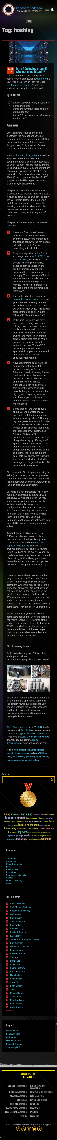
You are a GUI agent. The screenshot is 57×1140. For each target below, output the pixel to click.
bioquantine (49, 814)
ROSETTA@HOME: (11, 1112)
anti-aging (26, 814)
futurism (10, 826)
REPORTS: (33, 1104)
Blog (28, 21)
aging (7, 814)
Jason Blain (15, 996)
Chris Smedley (17, 1007)
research (34, 836)
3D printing (11, 858)
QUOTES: (33, 1116)
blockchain (49, 818)
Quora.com (42, 78)
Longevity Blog (13, 1034)
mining (9, 760)
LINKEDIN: (12, 1092)
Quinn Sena (15, 914)
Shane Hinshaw (17, 968)
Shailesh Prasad (17, 921)
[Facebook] (18, 1128)
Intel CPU (45, 757)
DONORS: (20, 1100)
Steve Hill (14, 982)
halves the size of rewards (26, 299)
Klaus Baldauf (16, 950)
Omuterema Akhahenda (21, 946)
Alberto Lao (15, 964)
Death (30, 821)
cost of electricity (18, 757)
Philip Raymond (15, 727)
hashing (38, 757)
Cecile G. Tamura (18, 953)
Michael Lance (17, 993)
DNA (8, 867)
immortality (10, 828)
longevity (22, 832)
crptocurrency (30, 757)
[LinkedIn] (29, 1128)
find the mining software (28, 155)
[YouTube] (34, 1128)
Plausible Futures (14, 1044)
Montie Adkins (17, 1000)
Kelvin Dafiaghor (18, 932)
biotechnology (32, 818)
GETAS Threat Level (28, 1076)
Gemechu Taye (17, 928)
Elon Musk (11, 872)
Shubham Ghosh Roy (20, 911)
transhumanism (34, 839)
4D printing (11, 861)
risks (38, 836)
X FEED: (12, 1096)
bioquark (10, 818)
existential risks (37, 822)
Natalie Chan (16, 975)
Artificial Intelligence (39, 815)
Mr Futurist (11, 1037)
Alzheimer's (16, 815)
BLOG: (32, 1096)
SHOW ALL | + (10, 1010)
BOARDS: (33, 1100)
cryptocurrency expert (18, 85)
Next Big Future (13, 1040)
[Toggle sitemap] (47, 9)
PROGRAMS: (34, 1108)
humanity (41, 825)
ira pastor (33, 828)
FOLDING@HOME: (12, 1108)
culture (26, 821)
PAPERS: (33, 1112)
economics (10, 753)
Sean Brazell (16, 978)
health (22, 825)
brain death (7, 821)
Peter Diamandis (14, 864)
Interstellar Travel (22, 829)
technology (21, 839)
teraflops (36, 760)
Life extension (46, 828)
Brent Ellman (16, 986)
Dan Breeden (16, 918)
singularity (43, 836)
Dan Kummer (16, 943)
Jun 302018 (10, 70)
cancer (13, 821)
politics (40, 833)
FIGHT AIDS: (14, 1104)
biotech (21, 818)
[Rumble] (39, 1128)
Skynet (9, 877)
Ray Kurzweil (12, 869)
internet (18, 753)
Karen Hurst (15, 936)
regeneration (25, 835)
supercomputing (27, 753)
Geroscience (12, 1030)
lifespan (12, 832)
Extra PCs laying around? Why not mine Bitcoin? (32, 70)
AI (11, 814)
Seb (12, 989)
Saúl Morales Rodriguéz (21, 907)
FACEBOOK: (11, 1086)
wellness (46, 839)
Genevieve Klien (17, 903)
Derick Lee (15, 961)
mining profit (16, 760)
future (51, 821)
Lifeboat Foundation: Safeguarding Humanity (22, 9)
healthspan (33, 825)
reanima (46, 832)
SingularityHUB (13, 1047)
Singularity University (16, 875)
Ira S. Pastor (16, 1003)
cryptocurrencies (38, 750)
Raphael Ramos (17, 971)
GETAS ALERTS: (35, 1092)
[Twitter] (23, 1128)
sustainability (11, 840)
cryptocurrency (20, 821)
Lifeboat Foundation (22, 1124)
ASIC (40, 753)
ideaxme (47, 826)
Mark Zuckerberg (14, 880)
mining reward (27, 760)
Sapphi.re (48, 1124)
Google (16, 825)
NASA (29, 833)
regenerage (12, 835)
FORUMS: (22, 1116)
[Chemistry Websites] (28, 796)
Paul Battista (16, 925)
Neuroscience (35, 833)
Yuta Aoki (14, 957)
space (49, 836)
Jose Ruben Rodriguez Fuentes (24, 939)
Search (51, 779)
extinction (45, 821)
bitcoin (29, 750)
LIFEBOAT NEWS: (35, 1086)
